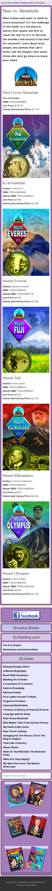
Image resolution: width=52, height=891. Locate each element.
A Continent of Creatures (18, 683)
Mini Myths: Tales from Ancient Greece (25, 722)
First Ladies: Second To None (19, 696)
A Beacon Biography (14, 670)
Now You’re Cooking (15, 731)
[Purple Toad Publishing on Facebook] (26, 619)
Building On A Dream (15, 679)
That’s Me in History (14, 743)
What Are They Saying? (16, 759)
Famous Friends (12, 692)
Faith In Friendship (13, 688)
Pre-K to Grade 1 (12, 645)
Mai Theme (31, 885)
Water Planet (11, 747)
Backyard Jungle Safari (16, 666)
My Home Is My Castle (16, 727)
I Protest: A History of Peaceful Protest (26, 709)
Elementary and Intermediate (20, 649)
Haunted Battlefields (15, 705)
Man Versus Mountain (15, 718)
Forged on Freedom (14, 701)
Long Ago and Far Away (16, 714)
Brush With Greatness (15, 675)
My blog (24, 882)
